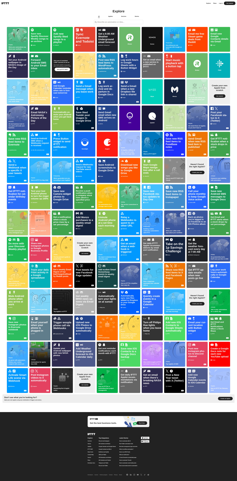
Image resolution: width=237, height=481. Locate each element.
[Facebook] (127, 475)
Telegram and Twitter (103, 462)
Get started (229, 3)
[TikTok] (145, 475)
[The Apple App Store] (145, 438)
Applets (89, 446)
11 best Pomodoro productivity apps (127, 457)
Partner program (103, 474)
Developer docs (91, 462)
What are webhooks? (124, 454)
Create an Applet (225, 398)
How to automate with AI (125, 441)
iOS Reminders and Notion (105, 457)
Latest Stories (123, 438)
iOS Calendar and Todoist (105, 460)
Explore (208, 3)
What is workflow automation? (126, 449)
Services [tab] (123, 16)
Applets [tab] (110, 16)
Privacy (116, 474)
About (120, 474)
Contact (111, 474)
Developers (90, 474)
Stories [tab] (137, 16)
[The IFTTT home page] (5, 3)
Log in (221, 3)
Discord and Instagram (104, 441)
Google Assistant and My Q (105, 449)
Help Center (90, 451)
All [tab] (99, 16)
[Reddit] (148, 475)
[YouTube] (138, 475)
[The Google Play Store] (145, 441)
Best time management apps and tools (128, 446)
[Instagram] (134, 475)
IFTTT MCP (90, 449)
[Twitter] (141, 475)
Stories (89, 443)
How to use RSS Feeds (124, 451)
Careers (96, 474)
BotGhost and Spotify (104, 451)
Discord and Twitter (103, 465)
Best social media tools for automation (128, 465)
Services (90, 441)
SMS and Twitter (102, 454)
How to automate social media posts (127, 462)
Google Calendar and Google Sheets (107, 446)
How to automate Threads (125, 460)
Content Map (91, 454)
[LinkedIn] (131, 475)
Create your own (197, 172)
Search (89, 457)
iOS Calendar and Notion (104, 443)
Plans (215, 3)
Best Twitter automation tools (126, 443)
